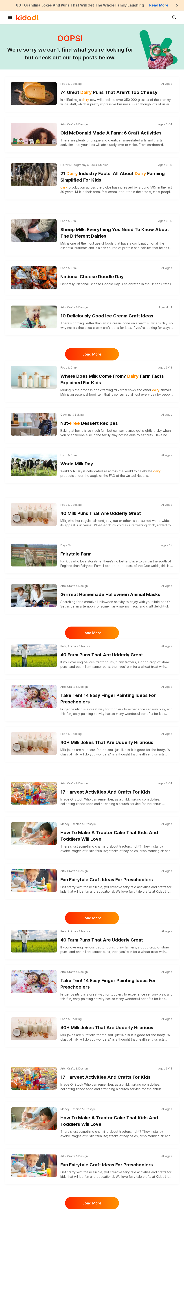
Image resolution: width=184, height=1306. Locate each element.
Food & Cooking (71, 83)
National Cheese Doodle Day (92, 276)
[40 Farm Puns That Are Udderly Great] (34, 655)
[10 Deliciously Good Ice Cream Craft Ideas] (34, 317)
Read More (158, 5)
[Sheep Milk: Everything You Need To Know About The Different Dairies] (34, 230)
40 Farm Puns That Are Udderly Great (101, 654)
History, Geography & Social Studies (84, 165)
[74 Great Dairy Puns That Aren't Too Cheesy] (34, 93)
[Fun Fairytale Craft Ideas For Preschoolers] (34, 880)
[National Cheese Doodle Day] (34, 277)
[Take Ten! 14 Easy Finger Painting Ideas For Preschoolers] (34, 696)
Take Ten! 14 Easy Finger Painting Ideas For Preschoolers (108, 699)
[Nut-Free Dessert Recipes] (34, 424)
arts (144, 140)
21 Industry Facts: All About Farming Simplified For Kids (112, 177)
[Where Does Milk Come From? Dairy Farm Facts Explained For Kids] (34, 377)
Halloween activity (111, 602)
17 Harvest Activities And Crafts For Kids (105, 792)
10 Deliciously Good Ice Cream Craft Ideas (106, 316)
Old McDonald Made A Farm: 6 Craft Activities (111, 133)
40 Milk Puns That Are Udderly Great (100, 513)
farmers (130, 662)
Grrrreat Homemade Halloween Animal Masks (110, 594)
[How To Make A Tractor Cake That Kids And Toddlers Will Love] (34, 833)
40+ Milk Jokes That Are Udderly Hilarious (106, 742)
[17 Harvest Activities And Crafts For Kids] (34, 793)
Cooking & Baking (72, 414)
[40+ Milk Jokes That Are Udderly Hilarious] (34, 743)
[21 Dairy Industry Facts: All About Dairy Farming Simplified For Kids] (34, 174)
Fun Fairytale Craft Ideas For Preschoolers (106, 879)
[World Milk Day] (34, 464)
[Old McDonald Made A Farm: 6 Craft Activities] (34, 134)
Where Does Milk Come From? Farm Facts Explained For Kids (112, 379)
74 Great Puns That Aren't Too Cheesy (109, 92)
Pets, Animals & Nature (75, 646)
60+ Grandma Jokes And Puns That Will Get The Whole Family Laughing (80, 5)
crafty (71, 887)
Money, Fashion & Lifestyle (78, 824)
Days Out (66, 545)
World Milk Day (76, 463)
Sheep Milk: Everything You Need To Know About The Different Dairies (114, 233)
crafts (158, 140)
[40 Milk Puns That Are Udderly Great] (34, 514)
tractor (101, 662)
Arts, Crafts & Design (74, 124)
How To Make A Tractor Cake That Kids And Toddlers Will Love (109, 836)
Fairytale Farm (76, 554)
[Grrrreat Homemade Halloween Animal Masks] (34, 595)
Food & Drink (68, 221)
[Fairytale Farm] (34, 555)
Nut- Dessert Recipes (89, 423)
